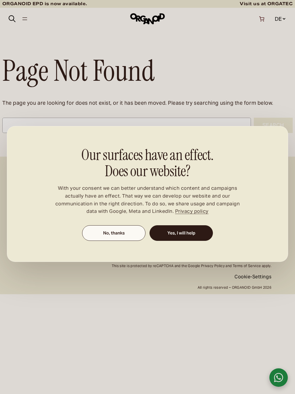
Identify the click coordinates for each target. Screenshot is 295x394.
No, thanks (114, 233)
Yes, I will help (181, 233)
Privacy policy (192, 212)
